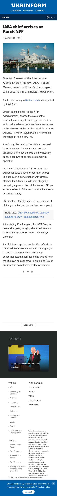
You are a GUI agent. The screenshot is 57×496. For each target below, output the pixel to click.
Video (31, 396)
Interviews (34, 387)
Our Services (15, 462)
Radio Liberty (32, 100)
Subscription (16, 10)
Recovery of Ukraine (15, 392)
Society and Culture (15, 416)
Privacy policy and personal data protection (18, 468)
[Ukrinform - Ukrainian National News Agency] (28, 5)
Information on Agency (16, 446)
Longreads (34, 400)
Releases (33, 405)
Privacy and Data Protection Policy (35, 487)
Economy (14, 402)
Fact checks (15, 407)
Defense (13, 411)
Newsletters (28, 10)
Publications (35, 383)
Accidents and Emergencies (16, 431)
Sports (12, 422)
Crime (12, 426)
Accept (28, 492)
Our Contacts (15, 451)
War (11, 387)
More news (28, 325)
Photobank (39, 10)
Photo (31, 392)
